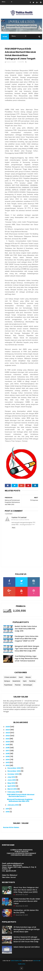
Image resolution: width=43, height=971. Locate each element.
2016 (8, 753)
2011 (7, 809)
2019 (8, 744)
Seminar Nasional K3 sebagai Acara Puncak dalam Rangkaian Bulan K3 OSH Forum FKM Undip (27, 939)
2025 (8, 727)
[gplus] (37, 2)
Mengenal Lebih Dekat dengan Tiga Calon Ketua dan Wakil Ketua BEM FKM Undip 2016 (27, 648)
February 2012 (13, 792)
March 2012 (12, 789)
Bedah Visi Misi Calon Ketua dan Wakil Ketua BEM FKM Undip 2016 (26, 628)
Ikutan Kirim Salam (11, 827)
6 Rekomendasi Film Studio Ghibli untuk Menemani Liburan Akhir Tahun (27, 901)
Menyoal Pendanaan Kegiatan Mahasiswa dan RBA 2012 (20, 800)
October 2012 (13, 774)
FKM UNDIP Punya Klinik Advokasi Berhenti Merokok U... (20, 795)
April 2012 (11, 786)
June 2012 (11, 780)
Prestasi (18, 685)
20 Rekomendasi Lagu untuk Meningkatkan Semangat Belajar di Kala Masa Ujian (27, 929)
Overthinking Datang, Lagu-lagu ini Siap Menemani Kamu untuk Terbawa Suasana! (26, 658)
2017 (8, 751)
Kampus (7, 681)
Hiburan (28, 677)
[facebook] (30, 2)
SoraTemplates (16, 960)
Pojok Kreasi (8, 685)
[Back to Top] (21, 968)
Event (21, 677)
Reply (13, 527)
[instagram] (40, 2)
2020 (8, 742)
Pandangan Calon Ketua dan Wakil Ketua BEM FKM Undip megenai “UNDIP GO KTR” (26, 638)
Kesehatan (16, 681)
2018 (8, 748)
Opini (24, 681)
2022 (8, 736)
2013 (8, 762)
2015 (8, 756)
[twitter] (33, 2)
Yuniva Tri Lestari (18, 517)
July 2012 (11, 777)
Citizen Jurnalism (10, 677)
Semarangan (27, 685)
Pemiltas (32, 681)
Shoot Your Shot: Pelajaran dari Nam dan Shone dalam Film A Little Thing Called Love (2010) (26, 889)
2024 (8, 730)
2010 (8, 812)
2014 (8, 759)
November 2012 (14, 771)
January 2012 (13, 805)
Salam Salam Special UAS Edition (27, 947)
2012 (8, 765)
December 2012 (14, 768)
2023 (8, 733)
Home (5, 36)
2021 (8, 739)
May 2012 (11, 783)
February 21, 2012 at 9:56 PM (21, 520)
